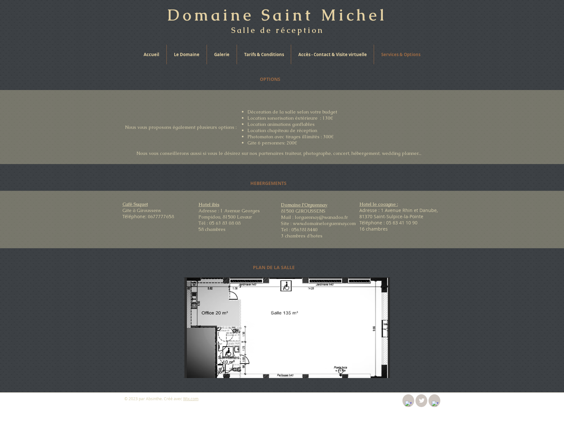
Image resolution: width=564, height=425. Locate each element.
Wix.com (190, 398)
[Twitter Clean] (421, 400)
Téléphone (370, 223)
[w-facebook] (408, 404)
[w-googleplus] (435, 404)
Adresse (368, 210)
